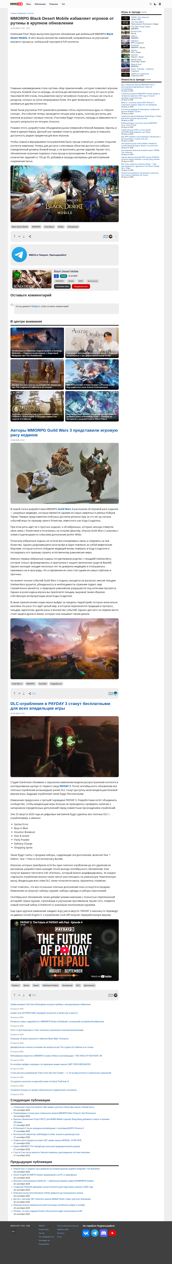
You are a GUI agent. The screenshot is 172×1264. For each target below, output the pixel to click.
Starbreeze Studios (50, 985)
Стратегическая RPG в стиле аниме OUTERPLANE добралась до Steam (136, 131)
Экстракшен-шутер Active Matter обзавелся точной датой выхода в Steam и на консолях (139, 144)
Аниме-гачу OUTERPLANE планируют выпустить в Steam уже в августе (44, 1013)
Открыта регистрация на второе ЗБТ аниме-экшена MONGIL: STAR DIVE (47, 1140)
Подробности (56, 684)
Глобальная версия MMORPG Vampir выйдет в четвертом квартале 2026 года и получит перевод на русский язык (140, 96)
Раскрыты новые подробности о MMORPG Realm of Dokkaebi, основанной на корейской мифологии (57, 1021)
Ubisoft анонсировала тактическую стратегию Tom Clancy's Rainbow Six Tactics (140, 174)
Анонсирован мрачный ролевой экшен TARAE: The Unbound (140, 151)
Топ (63, 4)
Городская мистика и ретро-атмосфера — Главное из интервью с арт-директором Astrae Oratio (91, 354)
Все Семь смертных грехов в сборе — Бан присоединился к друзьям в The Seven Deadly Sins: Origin (140, 166)
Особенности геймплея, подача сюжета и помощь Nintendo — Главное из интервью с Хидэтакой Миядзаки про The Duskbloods (37, 353)
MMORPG (36, 227)
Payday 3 (15, 985)
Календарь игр (44, 1240)
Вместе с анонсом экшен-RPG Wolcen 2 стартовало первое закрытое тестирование (139, 104)
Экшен (36, 985)
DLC (78, 985)
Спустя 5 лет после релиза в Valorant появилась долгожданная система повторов (51, 1152)
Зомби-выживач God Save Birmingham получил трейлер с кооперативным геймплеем (50, 1004)
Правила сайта (63, 1229)
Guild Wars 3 (65, 509)
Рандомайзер (44, 1244)
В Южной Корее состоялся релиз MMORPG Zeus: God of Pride (139, 124)
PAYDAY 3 (65, 786)
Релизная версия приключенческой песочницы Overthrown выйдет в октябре (49, 1205)
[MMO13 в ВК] (86, 1233)
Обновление (73, 227)
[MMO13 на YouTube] (112, 1233)
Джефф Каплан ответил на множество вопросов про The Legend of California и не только (36, 386)
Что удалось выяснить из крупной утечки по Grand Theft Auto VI (39, 1081)
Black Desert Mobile (20, 227)
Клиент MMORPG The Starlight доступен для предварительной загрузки (46, 1146)
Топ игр (41, 1233)
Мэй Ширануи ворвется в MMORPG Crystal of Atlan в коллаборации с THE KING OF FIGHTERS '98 (56, 1056)
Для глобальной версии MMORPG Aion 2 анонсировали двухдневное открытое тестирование (138, 87)
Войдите (36, 306)
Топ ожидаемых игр (46, 1237)
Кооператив (67, 985)
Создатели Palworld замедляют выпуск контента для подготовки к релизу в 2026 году (53, 1187)
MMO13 (42, 1226)
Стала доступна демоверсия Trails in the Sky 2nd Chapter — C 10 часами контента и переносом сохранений (60, 1073)
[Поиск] (150, 4)
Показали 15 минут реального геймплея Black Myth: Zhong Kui (39, 1039)
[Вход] (159, 4)
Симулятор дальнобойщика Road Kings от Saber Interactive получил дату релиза (141, 117)
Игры (28, 4)
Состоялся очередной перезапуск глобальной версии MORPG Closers (140, 110)
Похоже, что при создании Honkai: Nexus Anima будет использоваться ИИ (47, 1211)
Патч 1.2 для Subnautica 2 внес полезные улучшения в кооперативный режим (46, 1030)
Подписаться (81, 286)
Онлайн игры (44, 1229)
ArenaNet (42, 684)
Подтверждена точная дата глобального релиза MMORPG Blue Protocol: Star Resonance (54, 1113)
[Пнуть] (24, 236)
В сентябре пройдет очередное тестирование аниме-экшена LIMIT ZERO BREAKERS (50, 1064)
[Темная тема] (155, 4)
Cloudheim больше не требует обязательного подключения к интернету (43, 1090)
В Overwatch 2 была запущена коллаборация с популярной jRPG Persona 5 (48, 1128)
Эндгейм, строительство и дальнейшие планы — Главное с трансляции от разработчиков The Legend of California (36, 416)
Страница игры (62, 286)
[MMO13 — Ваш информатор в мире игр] (16, 4)
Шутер (26, 985)
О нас (59, 1237)
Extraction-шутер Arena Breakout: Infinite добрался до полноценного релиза (48, 1193)
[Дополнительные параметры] (115, 236)
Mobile (60, 227)
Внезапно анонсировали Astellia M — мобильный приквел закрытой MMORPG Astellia (53, 1181)
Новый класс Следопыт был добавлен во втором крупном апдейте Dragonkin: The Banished (56, 1169)
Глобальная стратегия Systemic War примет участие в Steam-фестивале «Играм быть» (54, 1107)
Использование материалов (68, 1226)
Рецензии (53, 4)
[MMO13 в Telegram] (95, 1233)
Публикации (40, 4)
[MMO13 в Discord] (103, 1233)
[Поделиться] (30, 236)
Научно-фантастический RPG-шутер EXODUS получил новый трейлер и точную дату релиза (140, 158)
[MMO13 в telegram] (43, 261)
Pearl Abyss (49, 227)
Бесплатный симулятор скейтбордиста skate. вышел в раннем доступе (46, 1134)
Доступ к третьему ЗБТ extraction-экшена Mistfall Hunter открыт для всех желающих (52, 1199)
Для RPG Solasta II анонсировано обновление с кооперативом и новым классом (141, 138)
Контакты (60, 1233)
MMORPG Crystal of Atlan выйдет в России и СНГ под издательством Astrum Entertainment (90, 386)
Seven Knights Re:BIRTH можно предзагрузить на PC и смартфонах (45, 1175)
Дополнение (89, 985)
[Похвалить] (14, 236)
